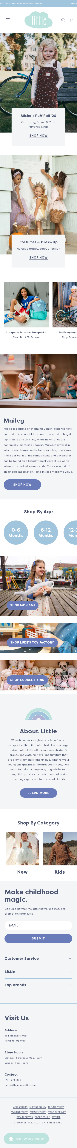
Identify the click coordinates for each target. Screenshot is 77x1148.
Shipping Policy (38, 1107)
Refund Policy (56, 1107)
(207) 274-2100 (13, 1080)
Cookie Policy (42, 1117)
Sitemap (56, 1117)
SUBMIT (38, 938)
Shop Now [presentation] (38, 257)
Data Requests (25, 1117)
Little (28, 1122)
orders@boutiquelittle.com (20, 1085)
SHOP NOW (22, 485)
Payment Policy (19, 1112)
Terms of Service (57, 1112)
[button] (63, 20)
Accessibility (20, 1107)
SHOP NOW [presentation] (38, 136)
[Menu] (8, 20)
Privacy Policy (38, 1112)
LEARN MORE (38, 793)
